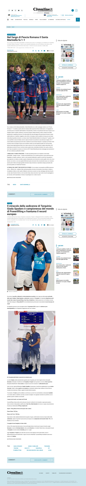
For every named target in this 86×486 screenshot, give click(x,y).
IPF (49, 448)
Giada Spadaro (18, 446)
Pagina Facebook (9, 10)
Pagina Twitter (12, 10)
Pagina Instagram (15, 10)
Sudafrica (39, 448)
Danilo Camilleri (33, 446)
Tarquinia (47, 446)
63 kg (49, 450)
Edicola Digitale (69, 15)
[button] (76, 10)
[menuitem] (12, 20)
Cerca (72, 10)
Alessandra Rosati (15, 224)
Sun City (27, 448)
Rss (22, 10)
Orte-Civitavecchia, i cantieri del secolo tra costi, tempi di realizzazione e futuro (63, 98)
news (14, 184)
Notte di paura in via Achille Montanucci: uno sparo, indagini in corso (63, 113)
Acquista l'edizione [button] (67, 67)
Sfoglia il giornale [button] (67, 65)
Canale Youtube (18, 10)
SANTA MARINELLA (25, 184)
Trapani (16, 448)
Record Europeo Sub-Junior (35, 450)
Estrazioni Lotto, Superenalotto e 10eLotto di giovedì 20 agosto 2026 (63, 105)
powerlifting (17, 450)
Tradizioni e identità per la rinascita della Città (16, 16)
